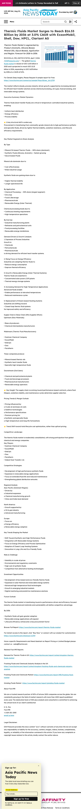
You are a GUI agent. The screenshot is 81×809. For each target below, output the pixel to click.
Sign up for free (21, 799)
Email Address (11, 790)
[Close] (39, 766)
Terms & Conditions (62, 808)
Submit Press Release (45, 808)
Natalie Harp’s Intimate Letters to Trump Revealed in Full (31, 3)
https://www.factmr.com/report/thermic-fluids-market (40, 627)
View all (76, 3)
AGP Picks (6, 3)
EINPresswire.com (12, 61)
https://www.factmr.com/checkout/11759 (19, 636)
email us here (9, 715)
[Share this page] (75, 22)
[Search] (65, 21)
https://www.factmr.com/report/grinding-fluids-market (43, 683)
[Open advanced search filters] (70, 21)
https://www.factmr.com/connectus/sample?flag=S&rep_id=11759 (29, 80)
